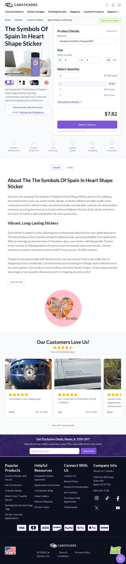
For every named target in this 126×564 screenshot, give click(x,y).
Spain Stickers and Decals (60, 20)
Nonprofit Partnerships (76, 486)
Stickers (19, 20)
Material (61, 36)
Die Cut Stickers (13, 484)
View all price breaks (68, 101)
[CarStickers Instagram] (96, 498)
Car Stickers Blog (43, 490)
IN (108, 60)
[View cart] (119, 5)
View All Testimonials (63, 425)
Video (70, 167)
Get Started (16, 281)
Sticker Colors (41, 507)
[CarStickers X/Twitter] (96, 508)
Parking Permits (57, 11)
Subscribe (88, 451)
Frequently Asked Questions (43, 477)
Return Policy (71, 481)
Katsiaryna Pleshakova (32, 112)
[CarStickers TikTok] (107, 498)
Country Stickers (35, 20)
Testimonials (70, 507)
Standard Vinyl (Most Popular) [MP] (76, 41)
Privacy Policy (82, 552)
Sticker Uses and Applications (13, 516)
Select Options (87, 124)
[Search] (107, 5)
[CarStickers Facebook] (118, 498)
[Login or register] (113, 5)
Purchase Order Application (72, 499)
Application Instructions (47, 484)
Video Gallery (41, 496)
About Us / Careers (103, 470)
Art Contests (70, 492)
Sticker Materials (43, 501)
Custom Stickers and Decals (16, 477)
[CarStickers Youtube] (118, 508)
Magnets (75, 11)
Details (56, 167)
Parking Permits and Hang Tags (19, 507)
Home (8, 20)
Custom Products (94, 11)
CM (114, 60)
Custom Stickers (14, 11)
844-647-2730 (101, 490)
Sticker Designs (36, 11)
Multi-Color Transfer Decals (16, 498)
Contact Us (70, 475)
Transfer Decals (13, 490)
